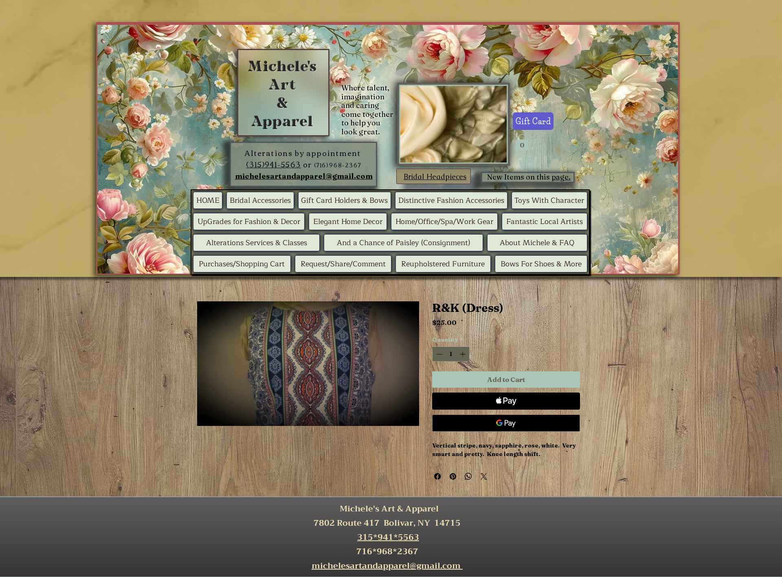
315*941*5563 (388, 537)
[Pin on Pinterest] (453, 476)
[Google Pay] (506, 423)
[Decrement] (438, 354)
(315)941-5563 (273, 164)
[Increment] (463, 354)
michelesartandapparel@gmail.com (304, 176)
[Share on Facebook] (437, 476)
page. (561, 177)
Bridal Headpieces (435, 176)
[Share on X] (484, 476)
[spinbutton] (451, 354)
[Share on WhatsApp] (468, 476)
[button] (522, 142)
